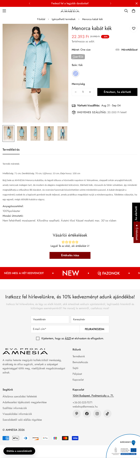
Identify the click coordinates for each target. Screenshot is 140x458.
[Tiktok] (107, 414)
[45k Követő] (97, 414)
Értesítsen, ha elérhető (117, 92)
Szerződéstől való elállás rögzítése (22, 420)
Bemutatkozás (80, 362)
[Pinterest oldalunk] (77, 414)
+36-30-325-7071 (82, 402)
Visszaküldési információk (17, 414)
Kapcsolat (78, 380)
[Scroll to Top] (133, 439)
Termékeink (79, 356)
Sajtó (75, 368)
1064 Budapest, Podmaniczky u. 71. (93, 396)
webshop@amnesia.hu (85, 407)
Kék (75, 73)
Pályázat (77, 374)
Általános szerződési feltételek (20, 396)
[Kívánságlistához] (133, 28)
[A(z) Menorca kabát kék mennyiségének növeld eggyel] (90, 92)
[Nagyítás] (61, 31)
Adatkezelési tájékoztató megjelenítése (25, 402)
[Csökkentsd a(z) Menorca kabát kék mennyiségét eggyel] (75, 92)
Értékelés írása (70, 255)
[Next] (110, 3)
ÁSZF (68, 338)
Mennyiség (78, 84)
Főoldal (41, 19)
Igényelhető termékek (63, 19)
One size (78, 57)
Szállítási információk (15, 408)
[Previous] (29, 3)
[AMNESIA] (70, 11)
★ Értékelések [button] (137, 232)
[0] (133, 11)
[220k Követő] (87, 414)
